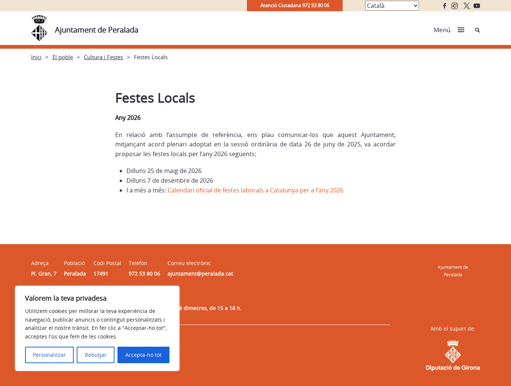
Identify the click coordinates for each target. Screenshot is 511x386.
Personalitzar (49, 354)
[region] (97, 328)
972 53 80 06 (144, 273)
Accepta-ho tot (143, 354)
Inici (36, 57)
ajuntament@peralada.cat (200, 273)
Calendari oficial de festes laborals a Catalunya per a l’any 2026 (255, 190)
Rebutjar (96, 354)
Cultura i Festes (103, 57)
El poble (62, 57)
